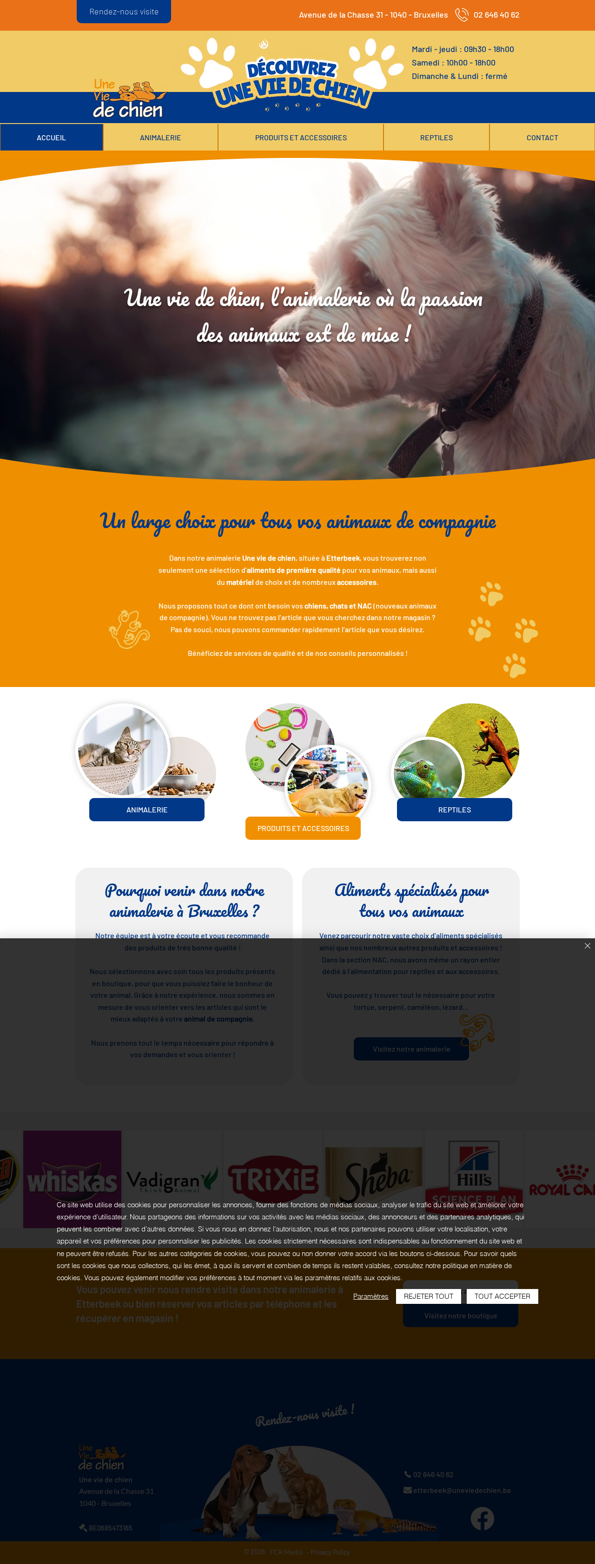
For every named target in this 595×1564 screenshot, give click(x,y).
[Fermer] (587, 946)
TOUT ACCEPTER (502, 1296)
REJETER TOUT (428, 1296)
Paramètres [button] (371, 1296)
